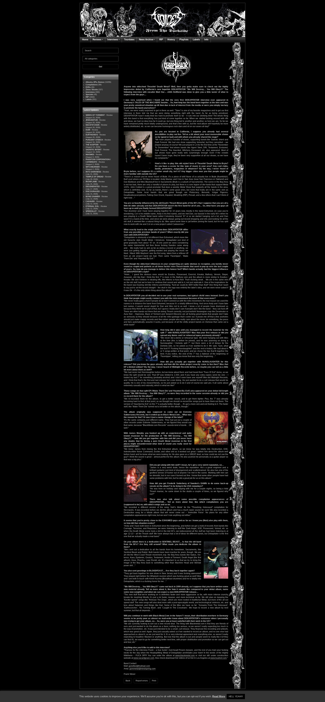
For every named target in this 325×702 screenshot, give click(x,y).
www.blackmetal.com (185, 655)
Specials (89, 94)
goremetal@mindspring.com (142, 668)
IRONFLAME (91, 182)
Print (154, 680)
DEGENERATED (93, 186)
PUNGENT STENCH (94, 140)
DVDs (88, 87)
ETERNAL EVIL (92, 206)
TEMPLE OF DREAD (94, 177)
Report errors (142, 680)
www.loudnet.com (218, 658)
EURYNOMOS (92, 135)
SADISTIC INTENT (94, 150)
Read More (218, 696)
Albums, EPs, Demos (95, 82)
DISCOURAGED (93, 191)
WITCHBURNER (93, 167)
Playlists (183, 39)
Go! (100, 66)
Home (85, 39)
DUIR (88, 130)
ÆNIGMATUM (92, 120)
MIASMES (90, 154)
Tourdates (129, 39)
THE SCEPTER (92, 145)
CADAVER (90, 201)
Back (128, 680)
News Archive (146, 39)
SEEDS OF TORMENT (95, 115)
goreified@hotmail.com (139, 666)
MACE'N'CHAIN (92, 125)
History (171, 39)
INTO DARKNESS (93, 172)
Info (206, 39)
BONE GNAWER (93, 196)
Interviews (112, 39)
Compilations (92, 85)
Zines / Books (92, 89)
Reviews (97, 39)
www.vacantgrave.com (144, 658)
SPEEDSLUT (91, 211)
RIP (161, 39)
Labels (196, 39)
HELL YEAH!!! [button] (236, 696)
